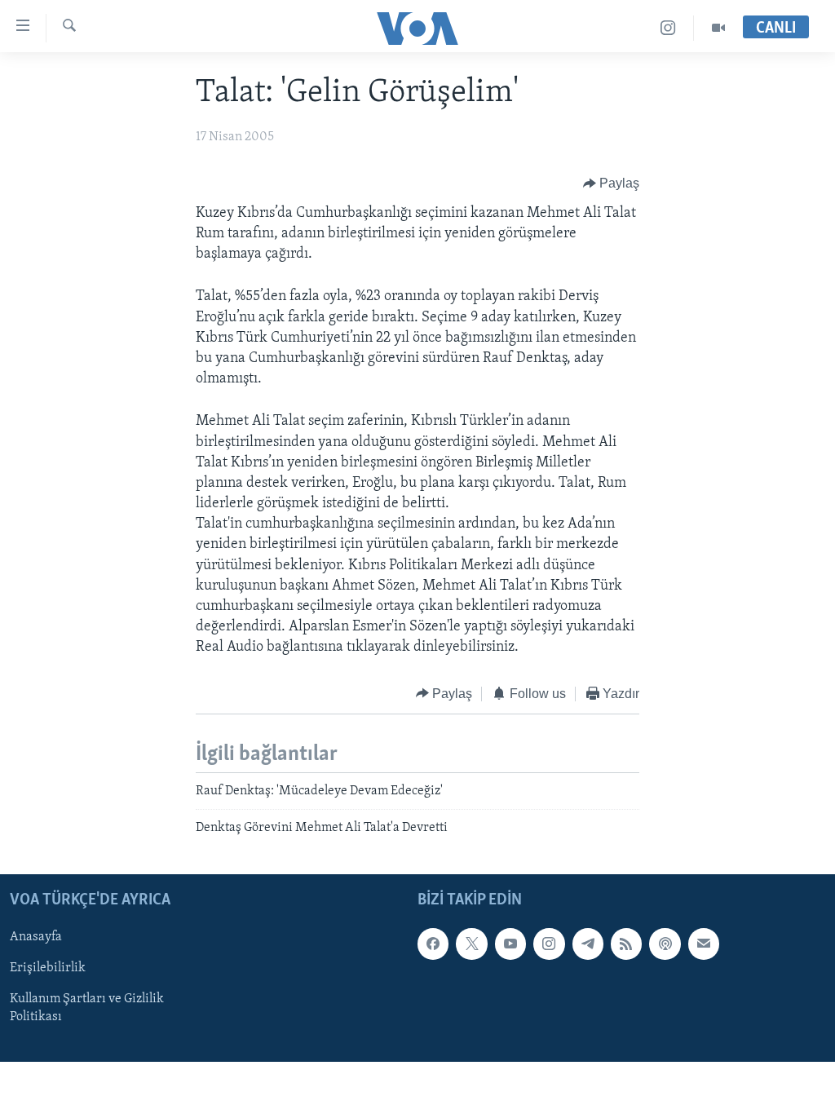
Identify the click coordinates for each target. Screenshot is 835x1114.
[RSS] (626, 943)
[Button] (611, 183)
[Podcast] (664, 943)
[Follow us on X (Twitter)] (471, 943)
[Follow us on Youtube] (510, 943)
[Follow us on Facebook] (433, 943)
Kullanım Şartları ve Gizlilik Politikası (87, 1007)
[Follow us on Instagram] (548, 943)
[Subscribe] (703, 943)
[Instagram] (668, 28)
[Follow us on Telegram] (587, 943)
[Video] (718, 28)
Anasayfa (36, 937)
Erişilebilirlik (48, 968)
